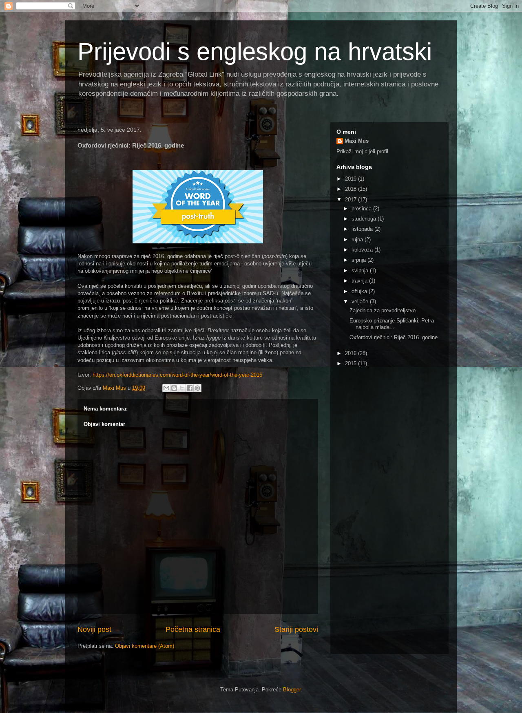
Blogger (292, 690)
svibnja (361, 270)
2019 (351, 179)
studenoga (365, 219)
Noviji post (94, 629)
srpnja (359, 260)
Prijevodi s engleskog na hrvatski (254, 51)
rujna (358, 239)
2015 (351, 363)
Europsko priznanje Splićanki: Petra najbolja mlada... (391, 324)
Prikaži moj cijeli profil (362, 151)
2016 (351, 353)
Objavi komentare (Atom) (144, 646)
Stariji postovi (296, 629)
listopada (363, 229)
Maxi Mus (357, 141)
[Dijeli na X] (182, 388)
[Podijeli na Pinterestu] (197, 388)
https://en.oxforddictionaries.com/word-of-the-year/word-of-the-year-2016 (177, 375)
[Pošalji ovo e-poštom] (166, 388)
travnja (360, 281)
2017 (351, 199)
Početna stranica (193, 629)
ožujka (360, 291)
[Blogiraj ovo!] (174, 388)
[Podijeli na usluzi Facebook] (190, 388)
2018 (351, 189)
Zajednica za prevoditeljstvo (382, 310)
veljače (361, 301)
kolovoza (363, 250)
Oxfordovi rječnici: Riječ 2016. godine (393, 337)
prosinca (362, 208)
